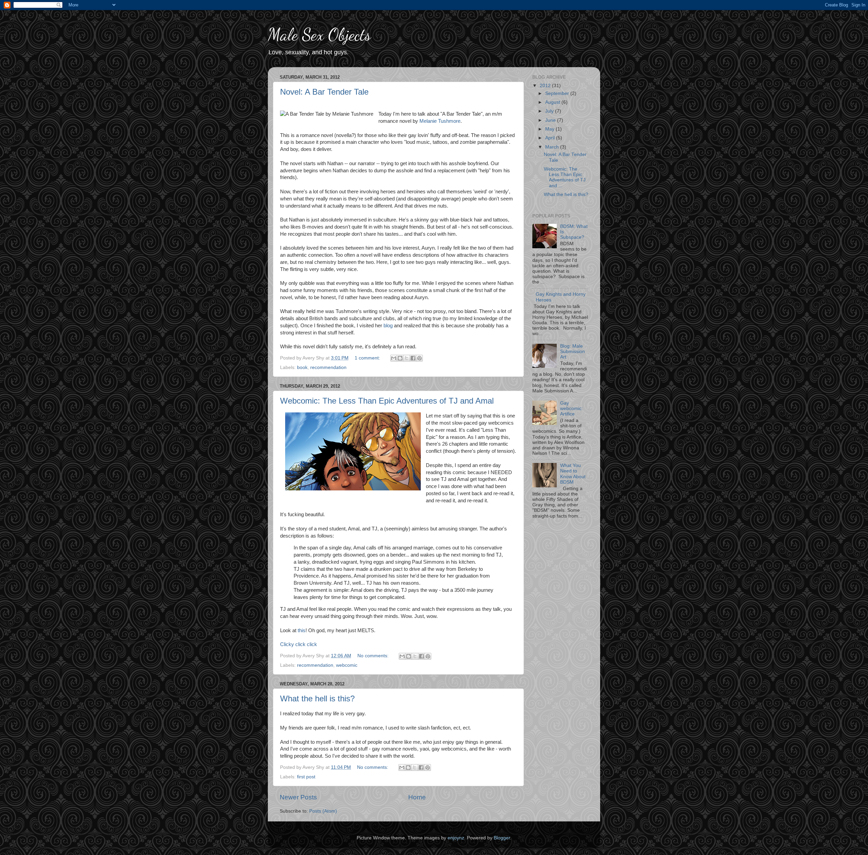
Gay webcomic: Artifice (571, 408)
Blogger (502, 837)
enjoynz (456, 837)
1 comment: (368, 358)
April (550, 137)
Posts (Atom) (323, 811)
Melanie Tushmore (439, 121)
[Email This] (393, 358)
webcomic (346, 665)
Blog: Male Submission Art (572, 352)
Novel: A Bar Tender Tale (324, 91)
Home (417, 797)
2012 (546, 85)
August (553, 102)
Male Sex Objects (319, 34)
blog (388, 325)
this (301, 630)
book (302, 367)
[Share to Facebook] (413, 358)
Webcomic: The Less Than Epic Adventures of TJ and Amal (387, 400)
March (552, 147)
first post (306, 776)
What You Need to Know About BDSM (573, 474)
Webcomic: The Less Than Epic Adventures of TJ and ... (565, 177)
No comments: (373, 655)
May (550, 129)
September (557, 93)
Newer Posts (298, 797)
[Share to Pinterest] (419, 358)
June (551, 120)
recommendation (328, 367)
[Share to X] (406, 358)
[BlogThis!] (400, 358)
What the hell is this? (317, 698)
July (550, 111)
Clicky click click (298, 644)
